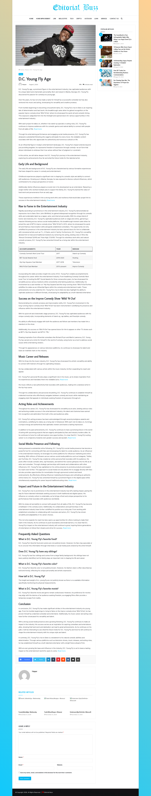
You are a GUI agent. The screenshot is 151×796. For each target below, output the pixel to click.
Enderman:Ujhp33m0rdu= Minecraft (80, 712)
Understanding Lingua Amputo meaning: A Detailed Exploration (123, 63)
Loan (96, 19)
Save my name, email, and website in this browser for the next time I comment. (46, 772)
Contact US (114, 19)
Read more (38, 129)
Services (104, 19)
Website (59, 765)
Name (21, 757)
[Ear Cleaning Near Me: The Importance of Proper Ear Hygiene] (106, 82)
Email (21, 765)
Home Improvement (43, 19)
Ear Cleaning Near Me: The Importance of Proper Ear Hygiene (122, 82)
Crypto (79, 19)
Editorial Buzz (48, 792)
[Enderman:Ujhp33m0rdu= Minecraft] (81, 703)
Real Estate (63, 19)
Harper (24, 84)
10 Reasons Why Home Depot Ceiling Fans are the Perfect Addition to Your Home (123, 49)
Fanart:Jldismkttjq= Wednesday (28, 712)
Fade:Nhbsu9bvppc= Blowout (53, 712)
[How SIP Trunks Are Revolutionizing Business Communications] (106, 73)
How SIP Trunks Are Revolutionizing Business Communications (121, 73)
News (27, 70)
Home (31, 19)
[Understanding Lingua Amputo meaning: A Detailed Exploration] (106, 63)
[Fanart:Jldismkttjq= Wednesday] (30, 703)
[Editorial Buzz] (75, 7)
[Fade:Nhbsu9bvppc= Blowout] (55, 703)
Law (54, 19)
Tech (71, 19)
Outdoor (88, 19)
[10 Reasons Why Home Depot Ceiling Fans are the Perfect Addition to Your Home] (106, 52)
